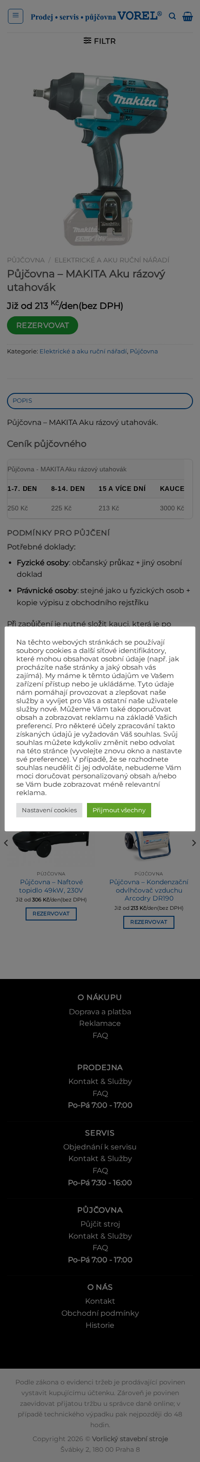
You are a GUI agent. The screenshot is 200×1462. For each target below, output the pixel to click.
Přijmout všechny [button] (119, 810)
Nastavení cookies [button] (49, 810)
